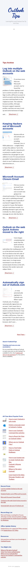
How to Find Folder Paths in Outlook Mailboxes (15, 450)
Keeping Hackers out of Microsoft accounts (12, 126)
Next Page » (21, 334)
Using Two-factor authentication (10, 552)
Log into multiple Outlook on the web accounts (14, 71)
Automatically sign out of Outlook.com (14, 283)
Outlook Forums (5, 541)
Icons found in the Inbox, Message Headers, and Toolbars (17, 477)
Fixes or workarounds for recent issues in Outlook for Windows (14, 518)
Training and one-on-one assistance (13, 353)
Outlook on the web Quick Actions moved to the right (14, 229)
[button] (14, 29)
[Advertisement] (14, 48)
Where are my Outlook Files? (9, 553)
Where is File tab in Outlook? (9, 550)
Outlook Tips (16, 13)
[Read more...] (14, 114)
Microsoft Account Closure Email (13, 177)
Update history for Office (10, 530)
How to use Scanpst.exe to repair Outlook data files (16, 460)
